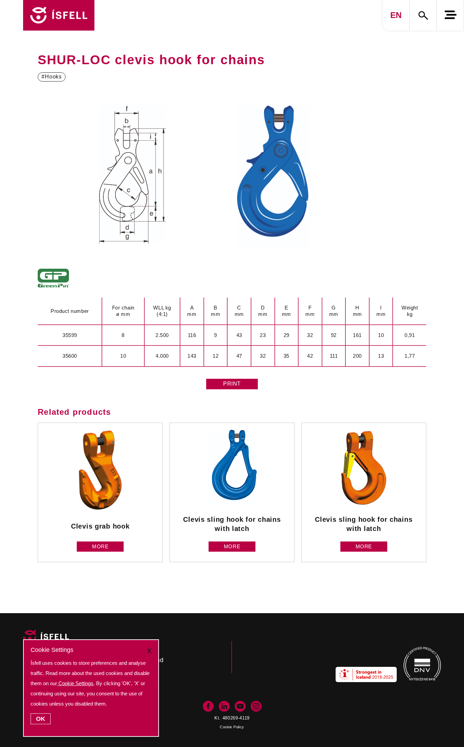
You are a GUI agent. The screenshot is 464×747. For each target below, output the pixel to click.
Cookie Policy (232, 727)
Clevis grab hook (100, 526)
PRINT (232, 384)
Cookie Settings (75, 683)
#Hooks (51, 76)
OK (40, 718)
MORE (100, 546)
